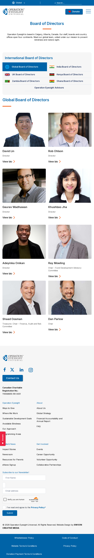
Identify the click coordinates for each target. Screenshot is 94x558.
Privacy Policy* (38, 507)
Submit (10, 513)
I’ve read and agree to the (26, 507)
